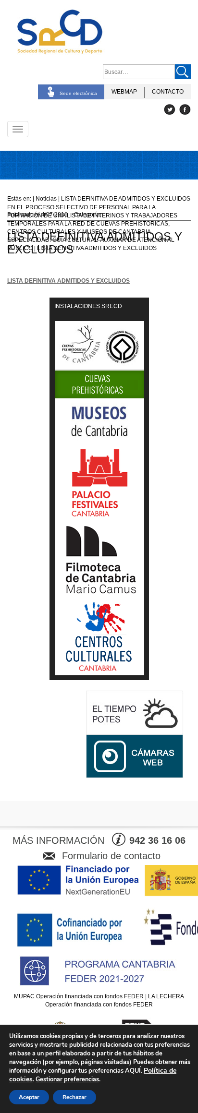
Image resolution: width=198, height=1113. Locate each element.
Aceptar (29, 1097)
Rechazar (74, 1097)
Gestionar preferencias (67, 1079)
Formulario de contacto (111, 855)
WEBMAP (124, 91)
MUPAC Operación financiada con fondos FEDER (79, 996)
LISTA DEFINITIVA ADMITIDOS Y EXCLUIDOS (68, 280)
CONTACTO (168, 91)
